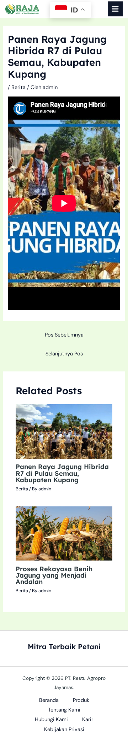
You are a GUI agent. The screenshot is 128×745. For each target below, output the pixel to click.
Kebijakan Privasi (64, 729)
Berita (18, 87)
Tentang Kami (64, 710)
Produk (81, 700)
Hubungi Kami (51, 719)
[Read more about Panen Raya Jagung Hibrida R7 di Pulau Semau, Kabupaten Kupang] (64, 431)
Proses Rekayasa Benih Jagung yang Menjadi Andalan (54, 575)
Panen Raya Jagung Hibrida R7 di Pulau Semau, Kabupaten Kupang (62, 473)
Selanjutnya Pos (64, 353)
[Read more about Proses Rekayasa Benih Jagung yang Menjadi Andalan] (64, 533)
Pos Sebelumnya (64, 335)
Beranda (49, 700)
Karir (87, 719)
